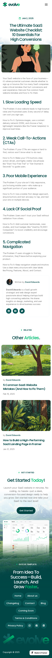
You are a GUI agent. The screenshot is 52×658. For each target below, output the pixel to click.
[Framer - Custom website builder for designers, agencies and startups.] (39, 652)
